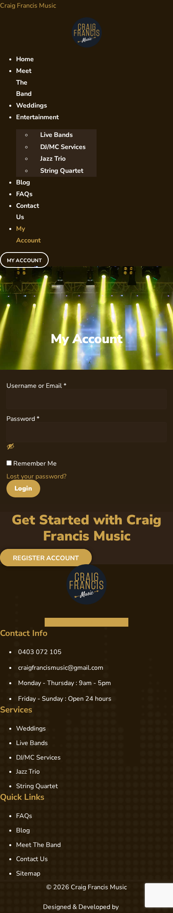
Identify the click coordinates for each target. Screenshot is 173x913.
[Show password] (10, 446)
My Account (28, 234)
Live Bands (56, 134)
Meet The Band (24, 82)
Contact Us (27, 211)
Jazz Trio (53, 158)
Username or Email (36, 385)
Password (22, 418)
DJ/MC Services (63, 147)
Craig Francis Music (28, 5)
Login (23, 488)
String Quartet (61, 170)
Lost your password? (36, 476)
